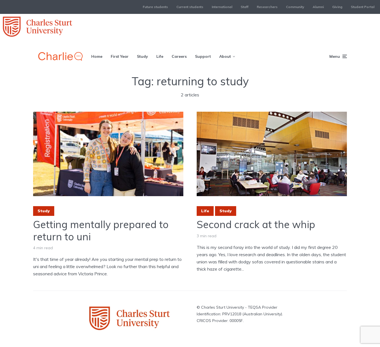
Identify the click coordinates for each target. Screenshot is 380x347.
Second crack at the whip (256, 224)
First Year (120, 56)
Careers (179, 56)
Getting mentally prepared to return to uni (101, 230)
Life (159, 56)
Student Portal (362, 7)
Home (96, 56)
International (222, 7)
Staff (244, 7)
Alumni (318, 7)
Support (203, 56)
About (225, 56)
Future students (155, 7)
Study (142, 56)
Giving (337, 7)
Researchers (267, 7)
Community (295, 7)
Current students (189, 7)
